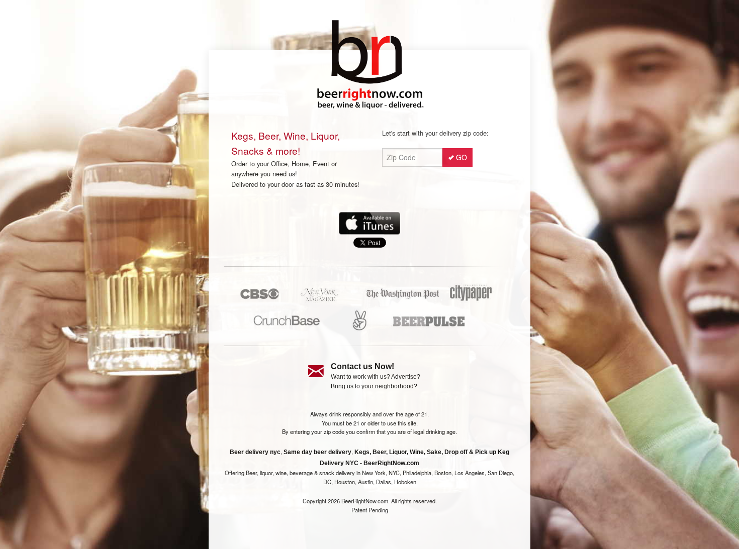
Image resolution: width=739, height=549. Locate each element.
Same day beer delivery (317, 452)
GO (461, 157)
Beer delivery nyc (255, 452)
